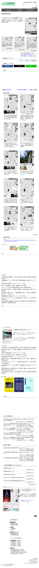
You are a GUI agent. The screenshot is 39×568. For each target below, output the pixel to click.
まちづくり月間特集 (28, 426)
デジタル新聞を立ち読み (31, 55)
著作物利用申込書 (15, 534)
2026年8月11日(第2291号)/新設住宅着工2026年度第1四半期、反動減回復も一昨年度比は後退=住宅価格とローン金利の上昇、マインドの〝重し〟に (27, 118)
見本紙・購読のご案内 (30, 9)
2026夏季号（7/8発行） (16, 541)
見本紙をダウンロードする (27, 500)
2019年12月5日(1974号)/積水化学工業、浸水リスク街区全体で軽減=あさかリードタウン (19, 45)
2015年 (6, 241)
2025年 (8, 240)
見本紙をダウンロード (32, 54)
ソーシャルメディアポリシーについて (32, 560)
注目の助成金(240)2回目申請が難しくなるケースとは (16, 447)
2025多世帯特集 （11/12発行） (18, 553)
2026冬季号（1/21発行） (16, 544)
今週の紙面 (20, 9)
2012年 (15, 241)
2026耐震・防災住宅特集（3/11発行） (19, 552)
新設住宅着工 (33, 60)
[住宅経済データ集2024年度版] (9, 392)
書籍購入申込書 (14, 524)
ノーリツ (21, 60)
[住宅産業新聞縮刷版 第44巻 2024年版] (29, 392)
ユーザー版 (25, 421)
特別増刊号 (30, 421)
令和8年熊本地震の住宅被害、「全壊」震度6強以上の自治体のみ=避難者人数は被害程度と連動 (18, 277)
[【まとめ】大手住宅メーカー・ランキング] (24, 250)
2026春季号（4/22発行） (16, 543)
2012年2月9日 (8, 89)
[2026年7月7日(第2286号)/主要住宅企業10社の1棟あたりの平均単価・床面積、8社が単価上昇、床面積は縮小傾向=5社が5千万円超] (11, 197)
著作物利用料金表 (15, 533)
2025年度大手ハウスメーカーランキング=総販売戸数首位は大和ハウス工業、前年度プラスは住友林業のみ (18, 362)
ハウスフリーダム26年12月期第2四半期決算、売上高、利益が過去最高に (16, 287)
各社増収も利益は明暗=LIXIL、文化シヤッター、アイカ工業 (13, 283)
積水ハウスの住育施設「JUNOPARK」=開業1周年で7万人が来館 (13, 285)
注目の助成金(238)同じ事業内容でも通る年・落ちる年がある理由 (18, 458)
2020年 (23, 240)
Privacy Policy (27, 563)
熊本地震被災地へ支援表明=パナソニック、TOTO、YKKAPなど (13, 296)
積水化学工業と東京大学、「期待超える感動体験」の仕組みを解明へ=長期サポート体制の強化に (18, 290)
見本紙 (12, 529)
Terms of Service (33, 563)
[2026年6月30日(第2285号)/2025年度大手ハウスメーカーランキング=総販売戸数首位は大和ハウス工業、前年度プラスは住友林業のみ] (27, 197)
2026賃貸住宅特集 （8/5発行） (18, 549)
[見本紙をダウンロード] (11, 511)
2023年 (14, 240)
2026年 (5, 240)
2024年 (11, 240)
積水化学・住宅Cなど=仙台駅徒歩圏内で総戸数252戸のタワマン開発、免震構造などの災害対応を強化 (18, 359)
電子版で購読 (23, 55)
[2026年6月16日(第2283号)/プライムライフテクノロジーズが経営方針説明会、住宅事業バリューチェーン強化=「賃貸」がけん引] (27, 225)
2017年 (32, 240)
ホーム (8, 9)
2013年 (12, 241)
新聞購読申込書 (14, 523)
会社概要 (19, 10)
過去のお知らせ (32, 484)
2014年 (9, 241)
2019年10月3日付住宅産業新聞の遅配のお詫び (14, 480)
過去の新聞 (35, 234)
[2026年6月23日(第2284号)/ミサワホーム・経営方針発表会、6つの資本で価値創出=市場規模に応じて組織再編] (11, 225)
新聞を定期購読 (24, 54)
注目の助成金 (30, 450)
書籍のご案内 (8, 10)
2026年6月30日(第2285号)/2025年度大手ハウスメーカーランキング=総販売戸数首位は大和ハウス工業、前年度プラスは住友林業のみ (27, 201)
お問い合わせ (30, 10)
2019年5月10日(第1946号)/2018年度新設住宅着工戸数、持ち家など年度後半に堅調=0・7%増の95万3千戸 (32, 46)
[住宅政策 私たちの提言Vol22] (19, 392)
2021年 (20, 240)
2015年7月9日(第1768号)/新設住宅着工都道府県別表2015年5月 (7, 45)
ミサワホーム (27, 60)
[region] (19, 80)
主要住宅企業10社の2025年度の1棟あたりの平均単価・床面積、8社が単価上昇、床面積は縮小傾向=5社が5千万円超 (18, 369)
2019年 (26, 240)
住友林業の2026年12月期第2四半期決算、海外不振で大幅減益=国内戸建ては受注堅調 (18, 347)
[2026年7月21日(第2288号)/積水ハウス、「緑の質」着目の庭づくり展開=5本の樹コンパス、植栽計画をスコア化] (11, 169)
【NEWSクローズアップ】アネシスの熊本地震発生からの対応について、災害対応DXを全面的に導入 (18, 298)
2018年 (29, 240)
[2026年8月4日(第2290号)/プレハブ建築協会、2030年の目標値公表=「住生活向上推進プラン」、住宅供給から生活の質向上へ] (11, 141)
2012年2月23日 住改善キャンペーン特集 (24, 89)
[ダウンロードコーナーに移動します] (7, 343)
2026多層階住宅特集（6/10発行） (18, 550)
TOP (35, 516)
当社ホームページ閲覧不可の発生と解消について (15, 477)
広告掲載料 (13, 528)
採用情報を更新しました (9, 468)
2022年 (17, 240)
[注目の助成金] (14, 250)
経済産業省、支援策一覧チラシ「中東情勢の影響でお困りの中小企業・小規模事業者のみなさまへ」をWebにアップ (18, 293)
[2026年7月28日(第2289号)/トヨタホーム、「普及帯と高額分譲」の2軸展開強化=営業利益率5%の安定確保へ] (27, 141)
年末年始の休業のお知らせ (10, 474)
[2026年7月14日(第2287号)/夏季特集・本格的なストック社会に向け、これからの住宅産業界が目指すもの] (27, 169)
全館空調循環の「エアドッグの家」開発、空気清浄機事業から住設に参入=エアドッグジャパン (18, 281)
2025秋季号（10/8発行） (16, 545)
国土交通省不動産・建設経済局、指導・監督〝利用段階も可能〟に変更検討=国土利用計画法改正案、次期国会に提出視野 (18, 301)
